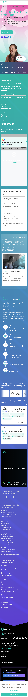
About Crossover (5, 651)
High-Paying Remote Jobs (7, 662)
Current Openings (9, 6)
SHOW (23, 148)
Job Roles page (16, 162)
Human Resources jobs (6, 575)
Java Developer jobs (6, 540)
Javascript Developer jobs (7, 542)
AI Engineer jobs (5, 525)
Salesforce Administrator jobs (8, 520)
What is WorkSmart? (6, 659)
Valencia (16, 496)
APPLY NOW (6, 32)
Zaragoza (22, 496)
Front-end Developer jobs (7, 536)
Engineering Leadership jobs (8, 512)
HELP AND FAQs (6, 649)
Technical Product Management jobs (10, 589)
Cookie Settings (14, 690)
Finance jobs (4, 584)
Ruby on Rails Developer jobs (8, 549)
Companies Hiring (5, 654)
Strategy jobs (4, 579)
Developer (17, 6)
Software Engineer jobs (6, 521)
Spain (23, 6)
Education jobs (4, 610)
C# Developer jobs (5, 529)
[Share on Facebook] (5, 124)
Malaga (3, 499)
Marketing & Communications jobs (9, 604)
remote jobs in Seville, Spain (11, 41)
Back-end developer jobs (7, 527)
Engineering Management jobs (8, 514)
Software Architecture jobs (7, 557)
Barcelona (9, 496)
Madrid (3, 496)
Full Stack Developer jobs (7, 538)
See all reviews (19, 237)
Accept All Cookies (14, 694)
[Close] (26, 682)
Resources (3, 656)
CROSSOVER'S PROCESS (16, 298)
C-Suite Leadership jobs (7, 562)
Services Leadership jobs (7, 569)
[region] (14, 689)
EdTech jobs (4, 611)
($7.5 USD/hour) (17, 411)
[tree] (14, 200)
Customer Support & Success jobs (9, 568)
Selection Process (5, 665)
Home (2, 6)
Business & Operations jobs (7, 577)
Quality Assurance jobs (6, 518)
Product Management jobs (7, 591)
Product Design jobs (6, 516)
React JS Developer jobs (7, 547)
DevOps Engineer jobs (6, 534)
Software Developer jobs (7, 551)
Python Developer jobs (6, 546)
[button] (13, 80)
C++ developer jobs (6, 531)
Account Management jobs (7, 597)
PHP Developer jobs (6, 544)
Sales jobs (3, 599)
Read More (4, 90)
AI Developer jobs (5, 523)
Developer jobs (4, 533)
